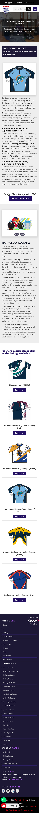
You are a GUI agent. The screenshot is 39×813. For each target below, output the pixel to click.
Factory (5, 633)
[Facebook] (3, 791)
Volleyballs (6, 767)
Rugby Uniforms (8, 698)
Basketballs (6, 752)
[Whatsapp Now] (3, 799)
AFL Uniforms (7, 667)
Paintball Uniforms (9, 694)
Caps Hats (6, 725)
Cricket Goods (7, 756)
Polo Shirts (6, 736)
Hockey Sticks (7, 760)
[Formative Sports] (6, 10)
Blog (4, 652)
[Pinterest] (17, 791)
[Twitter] (8, 791)
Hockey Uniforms (8, 683)
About (4, 629)
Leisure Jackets (8, 733)
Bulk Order (6, 656)
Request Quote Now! (20, 198)
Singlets (5, 744)
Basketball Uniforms (10, 671)
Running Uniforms (9, 702)
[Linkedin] (13, 791)
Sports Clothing (8, 710)
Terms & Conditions (9, 640)
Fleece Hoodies (8, 729)
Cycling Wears (7, 679)
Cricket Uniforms (8, 675)
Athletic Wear (7, 714)
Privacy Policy (7, 636)
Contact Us (6, 644)
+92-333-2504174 (15, 780)
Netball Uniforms (8, 690)
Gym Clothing (7, 721)
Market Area (7, 659)
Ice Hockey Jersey (8, 686)
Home (4, 625)
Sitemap (5, 648)
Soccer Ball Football (9, 764)
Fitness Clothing (8, 717)
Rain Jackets (6, 740)
